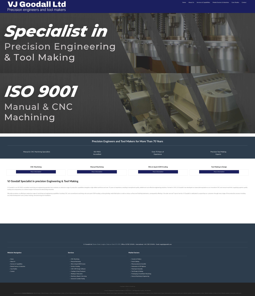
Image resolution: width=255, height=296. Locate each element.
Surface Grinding (75, 266)
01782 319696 (130, 244)
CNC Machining (75, 259)
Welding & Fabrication (77, 273)
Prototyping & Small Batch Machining (141, 273)
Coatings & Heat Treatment (78, 271)
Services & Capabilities (203, 2)
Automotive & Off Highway (138, 266)
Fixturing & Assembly (137, 269)
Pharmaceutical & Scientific (138, 264)
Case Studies (235, 2)
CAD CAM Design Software (78, 269)
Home (184, 2)
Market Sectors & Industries (221, 2)
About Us (191, 2)
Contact (244, 2)
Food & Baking (135, 261)
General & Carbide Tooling (78, 278)
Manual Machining (76, 261)
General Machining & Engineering (140, 276)
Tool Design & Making (137, 271)
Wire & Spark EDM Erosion (78, 264)
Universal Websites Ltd (27, 293)
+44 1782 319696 (149, 244)
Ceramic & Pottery (136, 259)
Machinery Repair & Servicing (79, 276)
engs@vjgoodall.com (166, 244)
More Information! (36, 171)
